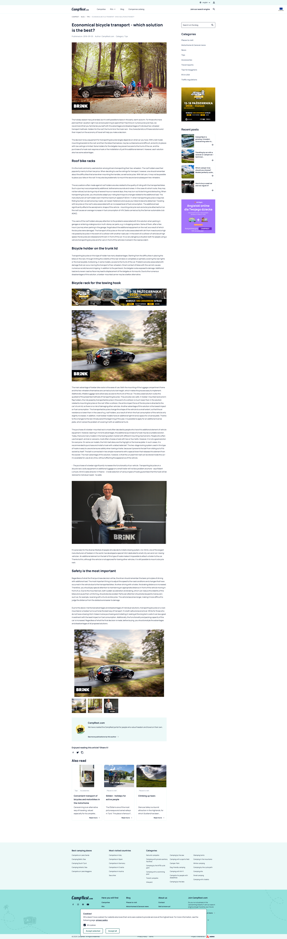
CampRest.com (108, 36)
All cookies (91, 925)
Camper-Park (174, 863)
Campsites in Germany (117, 863)
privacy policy (102, 920)
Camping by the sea (177, 855)
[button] (198, 34)
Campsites (101, 9)
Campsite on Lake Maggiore (82, 871)
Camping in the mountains (202, 859)
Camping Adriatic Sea (79, 867)
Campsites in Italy (115, 855)
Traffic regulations (189, 79)
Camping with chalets (201, 879)
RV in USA (185, 74)
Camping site (198, 871)
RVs (111, 9)
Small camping (198, 875)
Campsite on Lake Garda (80, 855)
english (205, 2)
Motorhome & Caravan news (193, 45)
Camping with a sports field (179, 859)
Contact (161, 902)
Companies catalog (136, 9)
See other (112, 875)
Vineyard (149, 882)
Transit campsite (152, 878)
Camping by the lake (177, 882)
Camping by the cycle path (202, 867)
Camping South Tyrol (79, 863)
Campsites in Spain (116, 859)
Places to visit (187, 40)
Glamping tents (198, 855)
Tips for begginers (189, 70)
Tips (88, 17)
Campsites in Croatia (116, 867)
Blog (122, 9)
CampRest (75, 17)
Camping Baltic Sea (79, 859)
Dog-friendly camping (177, 867)
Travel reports (187, 65)
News (183, 50)
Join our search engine (200, 9)
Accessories (186, 60)
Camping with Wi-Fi (177, 871)
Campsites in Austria (116, 871)
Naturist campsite (152, 855)
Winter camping (199, 863)
